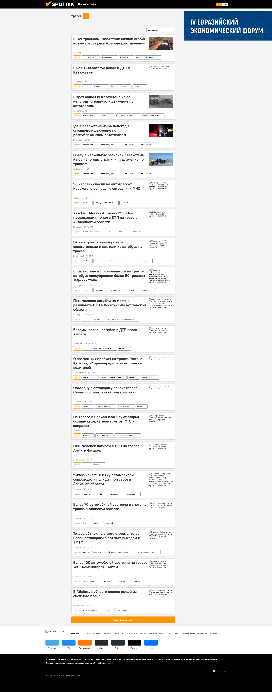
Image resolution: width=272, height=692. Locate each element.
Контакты (88, 659)
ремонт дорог (147, 377)
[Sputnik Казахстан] (61, 8)
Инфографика (156, 633)
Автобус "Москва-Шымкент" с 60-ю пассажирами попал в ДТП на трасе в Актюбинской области (105, 217)
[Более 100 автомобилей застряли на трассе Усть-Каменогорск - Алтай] (161, 564)
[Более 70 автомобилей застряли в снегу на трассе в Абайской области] (161, 505)
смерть (97, 464)
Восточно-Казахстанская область (121, 319)
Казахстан (124, 57)
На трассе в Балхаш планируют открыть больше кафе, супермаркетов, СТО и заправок (107, 421)
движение (129, 145)
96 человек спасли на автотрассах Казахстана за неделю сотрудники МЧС (106, 186)
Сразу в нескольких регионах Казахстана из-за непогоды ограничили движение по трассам (108, 159)
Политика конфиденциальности (138, 659)
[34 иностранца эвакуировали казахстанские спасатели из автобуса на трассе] (161, 244)
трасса (76, 16)
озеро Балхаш (102, 435)
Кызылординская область (105, 261)
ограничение (146, 145)
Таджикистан (115, 290)
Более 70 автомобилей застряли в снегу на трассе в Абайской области (110, 506)
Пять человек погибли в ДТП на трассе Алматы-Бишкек (106, 448)
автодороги (114, 494)
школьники (98, 86)
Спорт (143, 633)
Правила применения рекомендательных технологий (70, 663)
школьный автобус (118, 86)
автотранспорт (88, 581)
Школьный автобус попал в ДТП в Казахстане (101, 70)
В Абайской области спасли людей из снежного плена (105, 593)
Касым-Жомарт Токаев (146, 552)
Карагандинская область (146, 57)
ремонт (131, 377)
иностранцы (142, 261)
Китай (139, 406)
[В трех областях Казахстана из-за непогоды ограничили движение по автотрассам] (161, 101)
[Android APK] (220, 671)
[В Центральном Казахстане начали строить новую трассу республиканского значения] (161, 43)
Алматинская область (102, 348)
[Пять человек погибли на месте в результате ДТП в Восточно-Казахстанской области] (161, 303)
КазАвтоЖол (107, 57)
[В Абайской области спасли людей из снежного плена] (161, 592)
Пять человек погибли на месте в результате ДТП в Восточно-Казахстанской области (109, 305)
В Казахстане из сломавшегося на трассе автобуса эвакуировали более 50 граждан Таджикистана (109, 275)
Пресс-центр (173, 633)
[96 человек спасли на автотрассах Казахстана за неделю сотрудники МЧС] (161, 186)
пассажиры (137, 232)
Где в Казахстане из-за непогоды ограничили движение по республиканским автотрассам (101, 130)
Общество (119, 633)
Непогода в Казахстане (125, 115)
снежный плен (111, 523)
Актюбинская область (91, 232)
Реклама (100, 659)
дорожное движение (150, 115)
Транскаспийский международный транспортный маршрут (106, 552)
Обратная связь (105, 663)
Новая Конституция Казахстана (200, 633)
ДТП (84, 86)
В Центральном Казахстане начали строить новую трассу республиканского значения (110, 41)
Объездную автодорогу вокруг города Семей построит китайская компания (105, 390)
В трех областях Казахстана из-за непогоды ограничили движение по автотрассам (103, 101)
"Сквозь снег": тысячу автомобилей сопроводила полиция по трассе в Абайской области (103, 479)
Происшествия (93, 633)
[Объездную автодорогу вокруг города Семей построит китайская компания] (161, 387)
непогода (104, 115)
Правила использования (69, 659)
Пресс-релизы (114, 659)
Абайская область (103, 406)
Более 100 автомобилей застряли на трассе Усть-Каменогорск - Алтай (110, 564)
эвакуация (99, 290)
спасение (124, 203)
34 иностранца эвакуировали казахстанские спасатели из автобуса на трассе (107, 246)
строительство (88, 57)
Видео (107, 633)
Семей (85, 406)
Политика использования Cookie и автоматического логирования (187, 659)
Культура (132, 633)
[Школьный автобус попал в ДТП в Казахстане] (161, 68)
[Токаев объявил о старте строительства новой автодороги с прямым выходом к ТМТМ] (161, 535)
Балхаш (86, 435)
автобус (122, 232)
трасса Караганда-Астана (111, 377)
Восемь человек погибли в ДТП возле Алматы (105, 331)
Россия (131, 290)
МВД (100, 494)
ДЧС (84, 523)
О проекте (50, 659)
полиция (121, 581)
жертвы (122, 348)
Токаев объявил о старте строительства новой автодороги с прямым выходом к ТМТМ (106, 538)
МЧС (85, 203)
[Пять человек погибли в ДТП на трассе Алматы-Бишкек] (161, 447)
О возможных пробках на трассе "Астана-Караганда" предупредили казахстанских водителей (108, 363)
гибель (97, 319)
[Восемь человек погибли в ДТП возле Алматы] (161, 330)
